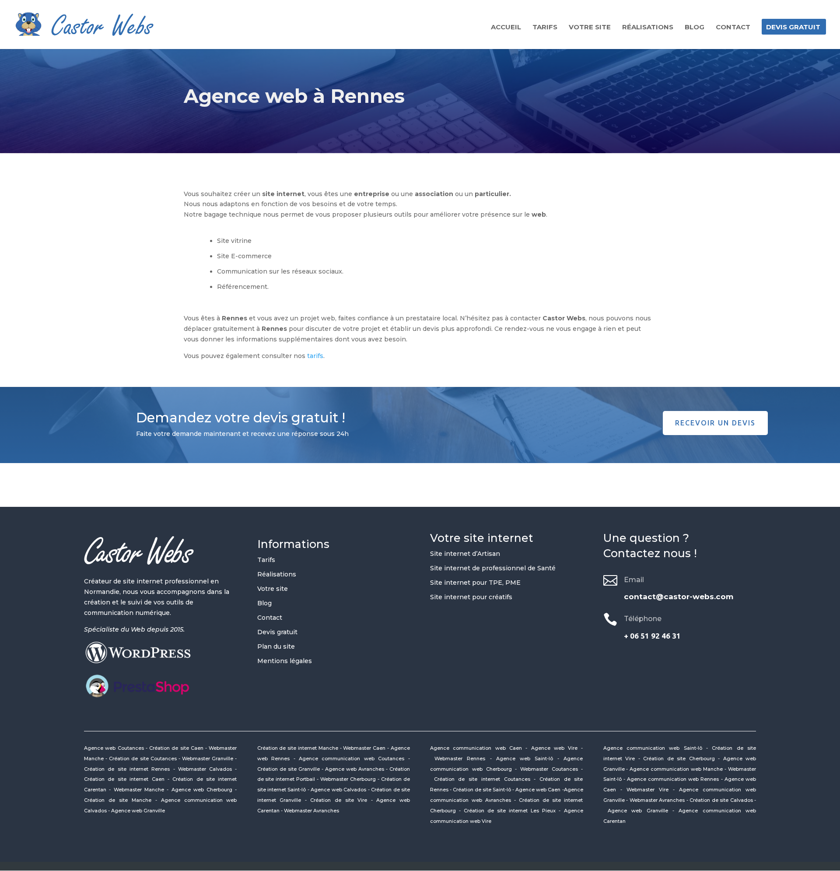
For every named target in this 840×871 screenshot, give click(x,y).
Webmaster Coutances (549, 769)
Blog (694, 27)
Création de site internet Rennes (127, 769)
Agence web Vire (554, 748)
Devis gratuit (793, 27)
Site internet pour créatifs (471, 597)
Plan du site (276, 646)
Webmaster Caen (364, 748)
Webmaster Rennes (459, 758)
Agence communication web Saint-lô (652, 748)
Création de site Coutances (142, 758)
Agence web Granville (138, 811)
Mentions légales (284, 661)
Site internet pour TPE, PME (475, 583)
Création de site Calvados (721, 800)
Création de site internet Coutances (482, 779)
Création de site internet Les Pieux (510, 811)
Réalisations (647, 27)
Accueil (506, 27)
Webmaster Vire (647, 790)
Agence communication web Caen (477, 748)
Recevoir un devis (715, 423)
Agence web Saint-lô (524, 758)
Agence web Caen (538, 790)
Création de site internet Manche (297, 748)
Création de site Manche (117, 800)
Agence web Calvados (338, 790)
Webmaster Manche (139, 790)
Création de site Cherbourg (678, 758)
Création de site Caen (176, 748)
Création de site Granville (288, 769)
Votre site (590, 27)
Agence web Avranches (354, 769)
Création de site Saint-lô (482, 790)
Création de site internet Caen (124, 779)
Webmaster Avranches (311, 811)
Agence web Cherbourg (202, 790)
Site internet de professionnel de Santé (493, 568)
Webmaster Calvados (205, 769)
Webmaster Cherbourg (348, 779)
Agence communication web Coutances (351, 758)
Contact (733, 27)
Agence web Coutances (114, 748)
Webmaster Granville (207, 758)
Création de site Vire (338, 800)
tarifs (315, 356)
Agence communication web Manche (676, 769)
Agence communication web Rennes (673, 779)
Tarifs (544, 27)
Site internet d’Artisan (465, 554)
